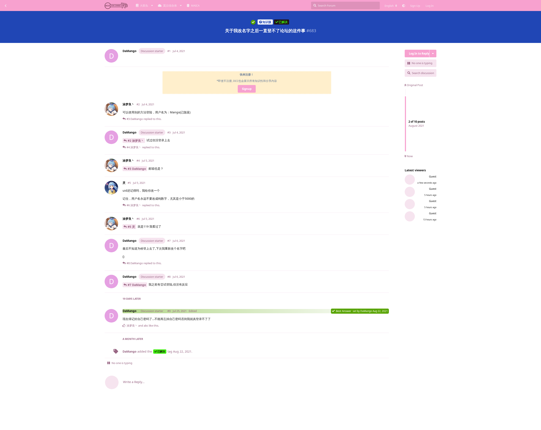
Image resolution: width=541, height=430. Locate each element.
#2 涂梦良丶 (136, 141)
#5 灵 (131, 227)
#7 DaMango (137, 285)
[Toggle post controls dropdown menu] (386, 61)
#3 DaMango (137, 169)
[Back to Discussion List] (5, 5)
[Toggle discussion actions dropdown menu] (432, 53)
